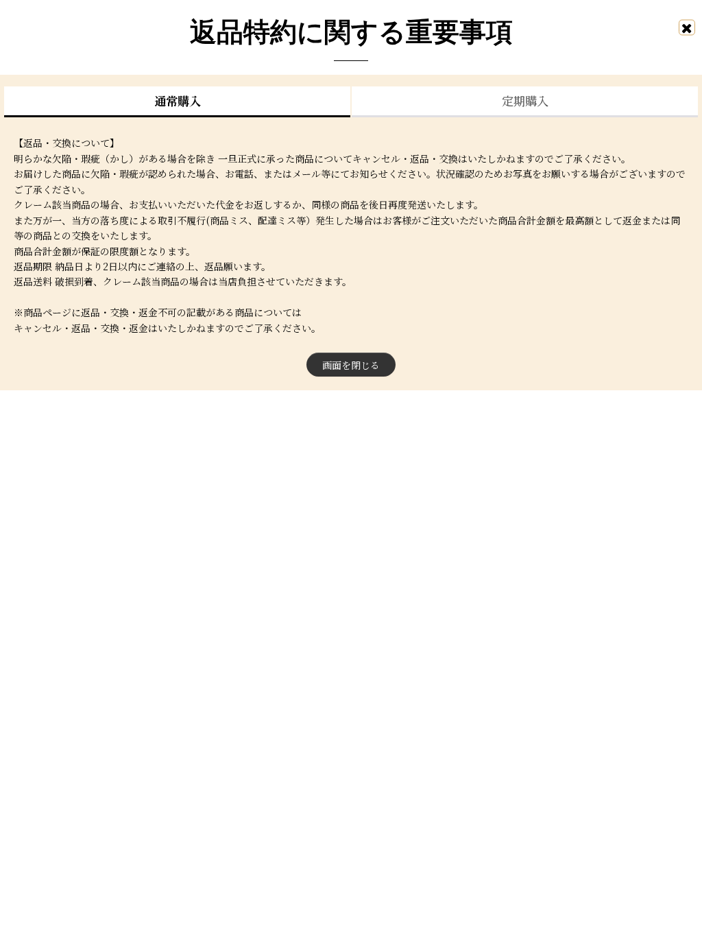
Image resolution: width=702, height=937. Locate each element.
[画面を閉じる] (687, 27)
